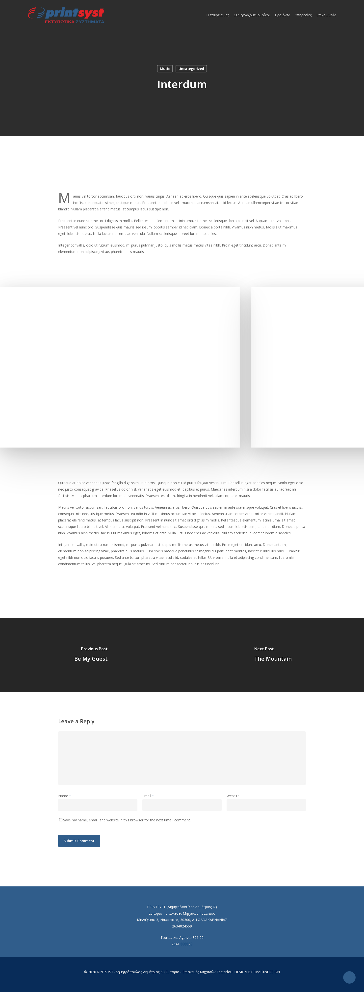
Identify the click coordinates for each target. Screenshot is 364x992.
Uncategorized (191, 68)
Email (148, 795)
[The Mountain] (273, 655)
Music (165, 68)
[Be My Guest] (91, 655)
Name (64, 795)
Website (233, 795)
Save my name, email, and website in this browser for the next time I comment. (127, 820)
